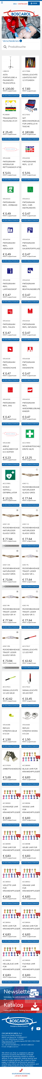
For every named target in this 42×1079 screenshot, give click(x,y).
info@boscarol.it (12, 1047)
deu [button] (15, 4)
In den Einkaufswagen (11, 96)
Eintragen (22, 4)
